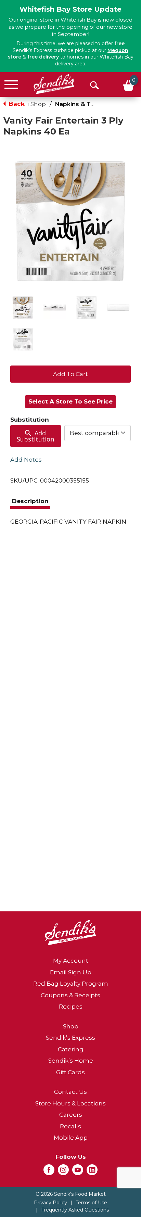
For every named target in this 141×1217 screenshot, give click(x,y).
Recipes (70, 1006)
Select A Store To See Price (70, 401)
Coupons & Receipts (70, 995)
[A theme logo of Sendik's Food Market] (54, 84)
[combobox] (97, 432)
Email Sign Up (70, 972)
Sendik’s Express (70, 1037)
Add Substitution (35, 436)
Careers (70, 1114)
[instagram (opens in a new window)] (63, 1171)
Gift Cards (70, 1072)
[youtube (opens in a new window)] (77, 1171)
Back (16, 103)
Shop (38, 104)
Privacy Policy (50, 1203)
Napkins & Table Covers (91, 104)
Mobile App (71, 1137)
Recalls (70, 1126)
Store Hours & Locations (70, 1103)
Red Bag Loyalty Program (70, 983)
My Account (70, 960)
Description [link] (30, 501)
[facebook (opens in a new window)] (48, 1171)
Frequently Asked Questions (75, 1210)
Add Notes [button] (26, 459)
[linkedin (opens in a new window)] (92, 1171)
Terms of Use (91, 1203)
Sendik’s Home (70, 1060)
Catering (71, 1049)
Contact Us (70, 1091)
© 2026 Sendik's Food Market (71, 1194)
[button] (22, 307)
